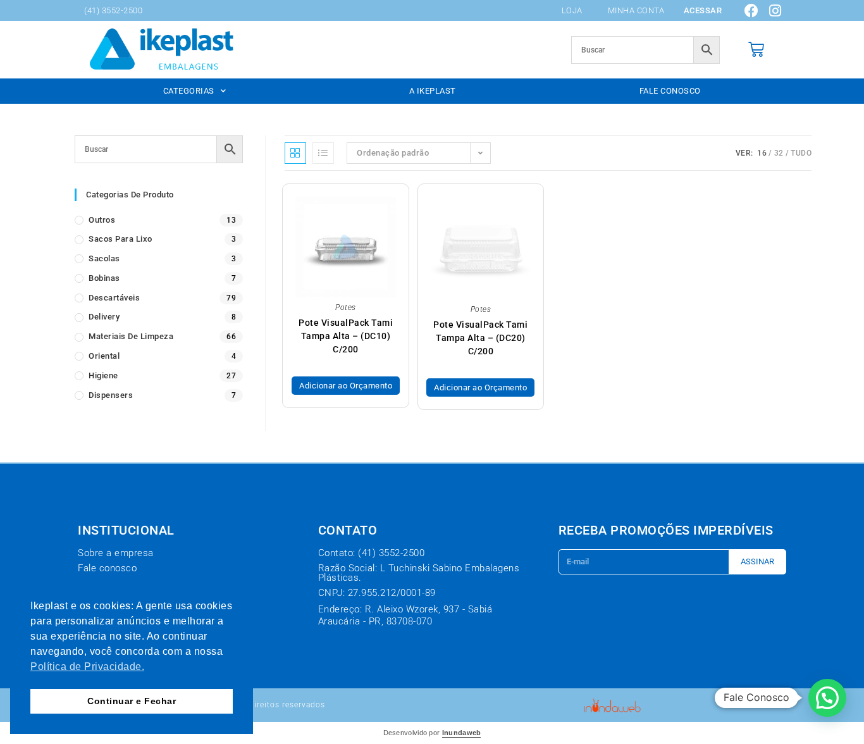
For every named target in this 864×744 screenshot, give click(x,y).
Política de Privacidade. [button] (87, 666)
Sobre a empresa (116, 553)
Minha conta (636, 10)
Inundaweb (461, 732)
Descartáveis (114, 297)
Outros (102, 220)
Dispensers (111, 395)
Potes (345, 307)
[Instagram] (775, 11)
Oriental (104, 356)
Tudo (801, 153)
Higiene (103, 375)
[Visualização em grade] (295, 153)
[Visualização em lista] (323, 153)
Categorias (188, 91)
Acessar (703, 10)
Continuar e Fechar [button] (131, 701)
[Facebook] (752, 11)
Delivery (104, 316)
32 (779, 153)
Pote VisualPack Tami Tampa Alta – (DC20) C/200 (480, 337)
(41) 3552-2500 (113, 10)
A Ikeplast (432, 91)
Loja (572, 10)
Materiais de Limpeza (131, 336)
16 (762, 153)
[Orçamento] (756, 50)
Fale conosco (670, 91)
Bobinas (104, 278)
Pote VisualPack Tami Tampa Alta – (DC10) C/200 (346, 336)
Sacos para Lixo (120, 239)
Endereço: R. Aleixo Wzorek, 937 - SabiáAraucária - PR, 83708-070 (405, 616)
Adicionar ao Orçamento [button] (345, 385)
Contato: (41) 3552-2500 (371, 553)
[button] (827, 698)
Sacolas (104, 258)
